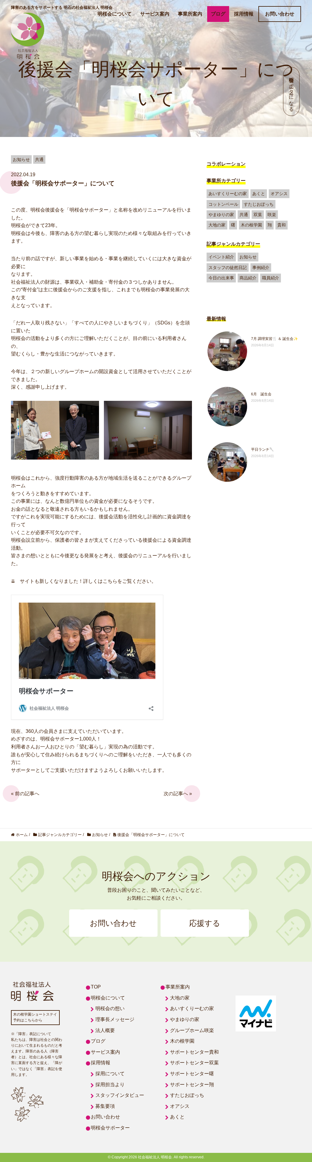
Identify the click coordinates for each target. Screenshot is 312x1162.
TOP (96, 986)
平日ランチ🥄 (262, 449)
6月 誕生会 (261, 394)
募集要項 (105, 1106)
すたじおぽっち (259, 204)
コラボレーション (226, 163)
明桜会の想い (110, 1008)
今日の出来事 (221, 277)
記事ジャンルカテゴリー (233, 244)
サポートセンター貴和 (194, 1052)
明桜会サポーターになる (291, 91)
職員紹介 (270, 277)
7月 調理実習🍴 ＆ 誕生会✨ (274, 339)
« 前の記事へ (25, 793)
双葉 (258, 214)
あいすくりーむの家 (227, 193)
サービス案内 (154, 13)
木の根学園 (251, 224)
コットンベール (223, 204)
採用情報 (244, 13)
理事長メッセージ (114, 1019)
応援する (204, 923)
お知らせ (248, 256)
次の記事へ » (178, 793)
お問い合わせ (279, 13)
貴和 (281, 224)
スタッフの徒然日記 (227, 267)
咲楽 (272, 214)
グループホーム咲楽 (192, 1030)
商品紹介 (248, 277)
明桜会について (115, 13)
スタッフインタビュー (119, 1095)
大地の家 (216, 224)
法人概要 (105, 1030)
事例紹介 (260, 267)
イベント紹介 (221, 256)
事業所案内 (190, 13)
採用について (110, 1073)
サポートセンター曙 (192, 1073)
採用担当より (110, 1084)
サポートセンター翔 (192, 1084)
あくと (258, 193)
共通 (243, 214)
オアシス (279, 193)
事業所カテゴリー (226, 180)
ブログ (218, 13)
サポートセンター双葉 (194, 1062)
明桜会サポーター (110, 1127)
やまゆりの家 (221, 214)
